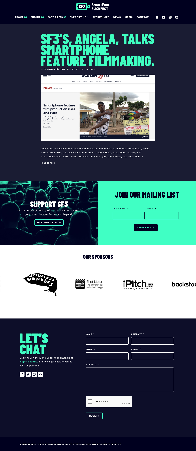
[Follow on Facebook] (22, 374)
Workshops (101, 17)
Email (151, 209)
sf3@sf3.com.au (29, 361)
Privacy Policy (63, 444)
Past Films (55, 17)
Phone (136, 349)
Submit (35, 17)
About (19, 17)
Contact (142, 17)
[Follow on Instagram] (34, 374)
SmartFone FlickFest (54, 69)
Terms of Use (82, 444)
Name (90, 334)
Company (137, 334)
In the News (88, 69)
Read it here (48, 162)
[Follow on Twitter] (28, 374)
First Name (121, 209)
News (117, 17)
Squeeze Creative (110, 444)
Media (129, 17)
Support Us (78, 17)
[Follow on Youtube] (40, 374)
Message (92, 365)
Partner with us (49, 222)
